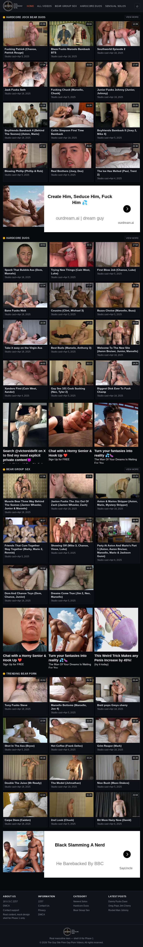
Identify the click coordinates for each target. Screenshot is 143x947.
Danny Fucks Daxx (117, 901)
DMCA (6, 905)
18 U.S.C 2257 (10, 901)
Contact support (11, 910)
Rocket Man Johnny (118, 910)
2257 (40, 901)
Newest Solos (80, 901)
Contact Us (43, 905)
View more (132, 17)
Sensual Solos (115, 6)
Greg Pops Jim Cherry (119, 905)
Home (30, 6)
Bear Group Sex (66, 6)
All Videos (44, 6)
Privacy (42, 910)
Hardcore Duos (91, 6)
